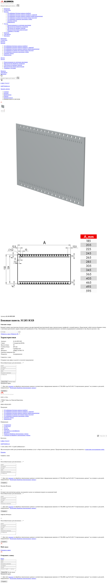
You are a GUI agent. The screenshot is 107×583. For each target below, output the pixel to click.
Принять (3, 452)
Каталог (6, 11)
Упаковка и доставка (13, 31)
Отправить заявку (6, 550)
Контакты (7, 35)
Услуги (6, 23)
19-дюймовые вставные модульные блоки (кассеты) (22, 17)
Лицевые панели (12, 20)
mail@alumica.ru (5, 86)
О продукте (7, 10)
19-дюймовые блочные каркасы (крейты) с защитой (22, 14)
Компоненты (11, 22)
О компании (7, 424)
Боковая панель (8, 97)
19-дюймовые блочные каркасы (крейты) (19, 13)
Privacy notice (102, 435)
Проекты (6, 32)
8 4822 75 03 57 (5, 83)
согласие (10, 386)
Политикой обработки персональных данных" (23, 388)
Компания (7, 8)
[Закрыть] (1, 459)
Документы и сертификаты (12, 430)
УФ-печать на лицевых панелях (16, 28)
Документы (7, 34)
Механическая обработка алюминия (17, 26)
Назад (2, 558)
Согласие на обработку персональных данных (17, 435)
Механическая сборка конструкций (17, 29)
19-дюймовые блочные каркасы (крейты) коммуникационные (25, 16)
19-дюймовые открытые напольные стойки (19, 19)
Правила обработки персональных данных (16, 433)
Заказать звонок (5, 89)
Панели (6, 96)
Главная (6, 91)
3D (17, 334)
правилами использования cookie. (94, 449)
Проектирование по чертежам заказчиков (19, 25)
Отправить (4, 390)
